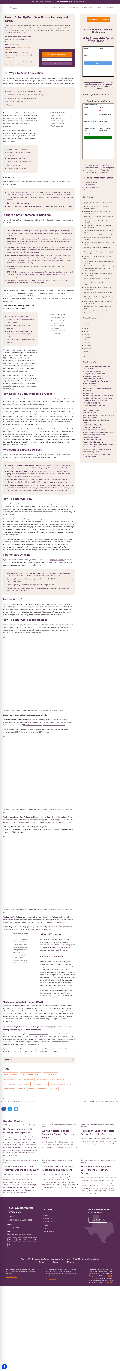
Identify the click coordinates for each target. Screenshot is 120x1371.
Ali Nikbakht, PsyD (24, 52)
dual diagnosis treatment (60, 950)
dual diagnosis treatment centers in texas (18, 1079)
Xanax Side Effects (89, 457)
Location (54, 7)
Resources (99, 7)
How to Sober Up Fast (40, 1084)
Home (46, 7)
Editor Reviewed (9, 1084)
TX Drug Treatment (89, 184)
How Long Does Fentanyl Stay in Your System (96, 421)
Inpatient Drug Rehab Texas (92, 427)
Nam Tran (101, 430)
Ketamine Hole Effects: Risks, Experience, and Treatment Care (97, 288)
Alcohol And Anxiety (90, 366)
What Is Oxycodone (90, 454)
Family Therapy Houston (91, 408)
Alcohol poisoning (9, 130)
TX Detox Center (89, 190)
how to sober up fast (63, 1036)
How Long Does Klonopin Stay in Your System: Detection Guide (98, 302)
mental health (65, 947)
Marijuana (87, 342)
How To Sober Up (24, 1084)
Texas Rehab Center (105, 444)
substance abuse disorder (38, 1034)
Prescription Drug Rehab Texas (14, 1089)
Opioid (86, 351)
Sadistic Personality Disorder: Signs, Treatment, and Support (98, 279)
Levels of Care (73, 7)
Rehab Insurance (49, 1222)
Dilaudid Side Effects (90, 383)
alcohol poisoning (26, 263)
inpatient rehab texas (90, 430)
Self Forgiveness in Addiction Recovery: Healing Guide (98, 203)
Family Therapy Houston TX (92, 410)
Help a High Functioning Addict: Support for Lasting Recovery (97, 212)
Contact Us (110, 7)
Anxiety (86, 331)
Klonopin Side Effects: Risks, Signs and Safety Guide (97, 307)
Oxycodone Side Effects (105, 432)
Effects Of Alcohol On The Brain (94, 405)
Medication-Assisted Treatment (62, 1084)
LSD (85, 340)
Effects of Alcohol (100, 400)
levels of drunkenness (64, 220)
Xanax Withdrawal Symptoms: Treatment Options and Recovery (98, 217)
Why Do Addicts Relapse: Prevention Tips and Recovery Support (97, 207)
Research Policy (9, 57)
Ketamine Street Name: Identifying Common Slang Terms (99, 243)
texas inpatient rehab (90, 444)
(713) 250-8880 (13, 1227)
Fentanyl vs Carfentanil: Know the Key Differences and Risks (99, 231)
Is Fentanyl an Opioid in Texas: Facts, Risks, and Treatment (98, 221)
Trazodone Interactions (91, 449)
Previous (4, 1099)
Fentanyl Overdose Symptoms (93, 415)
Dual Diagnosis (88, 393)
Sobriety (31, 1089)
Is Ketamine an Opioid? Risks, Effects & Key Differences (97, 312)
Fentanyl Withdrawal (90, 418)
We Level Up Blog (49, 1231)
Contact (46, 1225)
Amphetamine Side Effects (92, 371)
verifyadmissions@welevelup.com (19, 1235)
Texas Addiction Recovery (92, 439)
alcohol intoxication (65, 81)
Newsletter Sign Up (98, 1220)
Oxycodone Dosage (90, 432)
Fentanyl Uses (109, 415)
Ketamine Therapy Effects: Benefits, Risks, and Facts (98, 293)
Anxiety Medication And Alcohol (94, 374)
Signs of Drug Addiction (91, 437)
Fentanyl (86, 334)
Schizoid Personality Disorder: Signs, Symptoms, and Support (98, 297)
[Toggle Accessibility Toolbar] (4, 1367)
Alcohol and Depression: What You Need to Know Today (99, 283)
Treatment (61, 7)
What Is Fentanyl (105, 449)
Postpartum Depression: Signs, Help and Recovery (99, 266)
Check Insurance (87, 7)
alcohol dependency (57, 560)
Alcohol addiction (9, 604)
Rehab (86, 354)
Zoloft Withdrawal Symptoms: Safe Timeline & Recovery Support (97, 226)
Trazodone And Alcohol (91, 447)
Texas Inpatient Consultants (48, 1089)
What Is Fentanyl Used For (92, 452)
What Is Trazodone (103, 454)
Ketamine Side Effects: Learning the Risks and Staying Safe (97, 257)
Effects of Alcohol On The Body (94, 403)
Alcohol (86, 328)
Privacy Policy (108, 1282)
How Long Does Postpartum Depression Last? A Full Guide (98, 262)
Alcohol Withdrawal (90, 369)
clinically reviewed (50, 1074)
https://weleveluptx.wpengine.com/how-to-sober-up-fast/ (44, 725)
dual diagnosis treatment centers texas (51, 1079)
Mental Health (88, 345)
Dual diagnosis (50, 972)
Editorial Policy (26, 55)
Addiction (13, 62)
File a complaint (11, 1277)
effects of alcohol (41, 220)
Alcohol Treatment (10, 1074)
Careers (46, 1228)
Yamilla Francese (14, 44)
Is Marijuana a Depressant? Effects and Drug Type (99, 235)
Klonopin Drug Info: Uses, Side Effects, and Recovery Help (97, 248)
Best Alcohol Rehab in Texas (30, 1074)
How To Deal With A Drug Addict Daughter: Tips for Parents (101, 1101)
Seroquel (86, 357)
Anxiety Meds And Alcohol (92, 376)
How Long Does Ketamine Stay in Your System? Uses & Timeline (98, 274)
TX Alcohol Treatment (90, 182)
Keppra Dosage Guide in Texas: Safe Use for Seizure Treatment (97, 269)
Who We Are (47, 1219)
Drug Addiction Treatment (92, 386)
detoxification (42, 588)
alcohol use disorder (28, 383)
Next (117, 1099)
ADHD (85, 326)
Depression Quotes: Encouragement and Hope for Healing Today (99, 252)
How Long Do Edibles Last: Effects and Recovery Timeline (18, 1102)
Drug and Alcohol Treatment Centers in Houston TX (97, 389)
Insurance (87, 337)
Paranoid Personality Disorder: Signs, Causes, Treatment (97, 238)
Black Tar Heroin (88, 381)
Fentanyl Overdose (89, 413)
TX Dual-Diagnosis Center (91, 187)
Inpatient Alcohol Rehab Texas (93, 425)
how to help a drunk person (28, 1051)
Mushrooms (87, 348)
